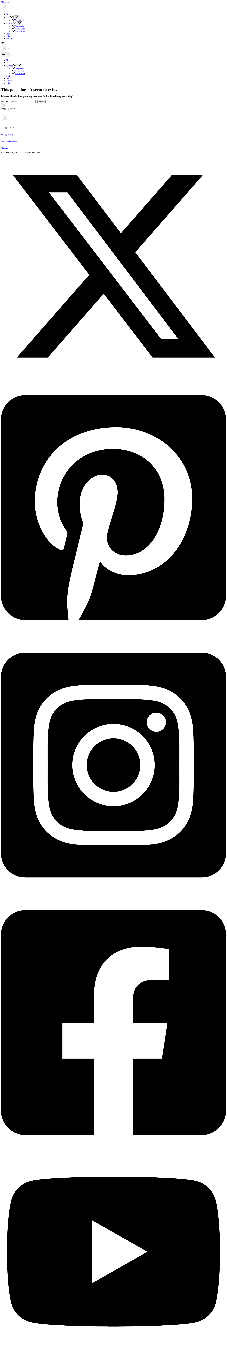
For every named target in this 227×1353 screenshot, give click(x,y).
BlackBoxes (20, 31)
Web (8, 34)
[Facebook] (113, 1150)
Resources (19, 20)
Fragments (19, 26)
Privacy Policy (7, 134)
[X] (113, 378)
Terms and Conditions (10, 141)
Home (8, 14)
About (9, 81)
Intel (8, 17)
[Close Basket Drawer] (3, 105)
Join (8, 36)
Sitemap (4, 148)
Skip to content (7, 2)
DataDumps (20, 29)
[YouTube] (113, 1351)
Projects (9, 76)
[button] (11, 17)
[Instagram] (113, 893)
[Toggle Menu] (16, 17)
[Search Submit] (36, 101)
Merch (9, 38)
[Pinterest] (113, 635)
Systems (9, 23)
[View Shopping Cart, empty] (113, 43)
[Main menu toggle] (5, 55)
